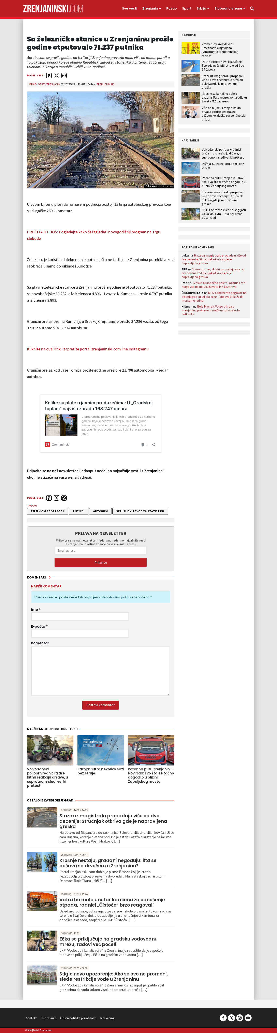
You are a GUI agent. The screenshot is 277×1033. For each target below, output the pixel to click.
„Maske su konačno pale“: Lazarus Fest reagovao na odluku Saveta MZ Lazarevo (224, 97)
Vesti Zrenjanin (49, 84)
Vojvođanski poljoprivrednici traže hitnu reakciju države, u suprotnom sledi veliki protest (223, 153)
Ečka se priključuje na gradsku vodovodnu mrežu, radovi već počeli (108, 941)
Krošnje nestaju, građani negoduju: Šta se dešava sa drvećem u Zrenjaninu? (108, 863)
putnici (78, 511)
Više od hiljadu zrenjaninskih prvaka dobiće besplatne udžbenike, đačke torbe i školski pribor (224, 114)
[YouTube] (248, 1018)
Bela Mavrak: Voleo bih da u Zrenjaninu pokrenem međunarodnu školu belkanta (210, 310)
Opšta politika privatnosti (78, 1018)
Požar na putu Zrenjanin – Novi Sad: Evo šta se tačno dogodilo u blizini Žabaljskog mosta (224, 182)
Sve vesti (129, 8)
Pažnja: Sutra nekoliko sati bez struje (223, 166)
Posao (171, 8)
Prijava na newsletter (100, 533)
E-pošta (39, 626)
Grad (33, 84)
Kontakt (31, 1018)
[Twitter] (231, 1018)
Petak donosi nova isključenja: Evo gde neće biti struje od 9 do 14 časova (223, 65)
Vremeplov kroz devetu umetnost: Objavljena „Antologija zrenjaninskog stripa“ (220, 50)
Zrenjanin (150, 8)
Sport (186, 8)
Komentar (40, 643)
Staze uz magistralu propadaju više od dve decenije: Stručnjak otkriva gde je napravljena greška (113, 821)
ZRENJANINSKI (105, 84)
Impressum (49, 1018)
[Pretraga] (252, 8)
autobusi (100, 511)
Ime (36, 609)
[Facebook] (223, 1018)
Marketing (107, 1018)
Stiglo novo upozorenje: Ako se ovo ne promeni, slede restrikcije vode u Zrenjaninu (113, 976)
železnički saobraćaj (47, 511)
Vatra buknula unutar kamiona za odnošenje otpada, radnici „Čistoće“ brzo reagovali (112, 902)
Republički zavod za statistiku (140, 511)
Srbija (201, 8)
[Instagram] (240, 1018)
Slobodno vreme (228, 8)
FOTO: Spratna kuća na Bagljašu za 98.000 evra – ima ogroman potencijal (224, 214)
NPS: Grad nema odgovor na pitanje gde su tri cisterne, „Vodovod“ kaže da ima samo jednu (213, 296)
